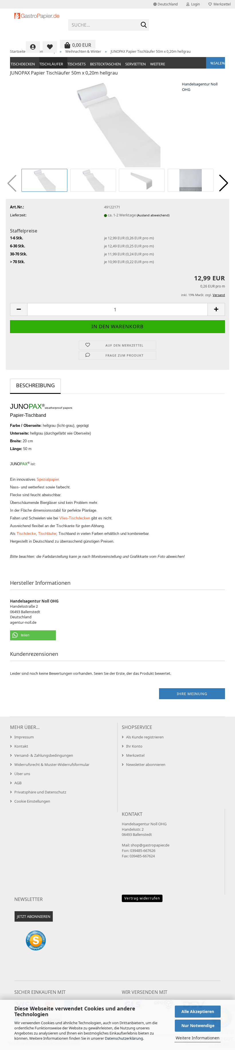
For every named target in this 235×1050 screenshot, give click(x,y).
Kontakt (21, 746)
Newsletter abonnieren (145, 764)
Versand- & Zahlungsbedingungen (43, 755)
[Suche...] (143, 25)
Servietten (135, 64)
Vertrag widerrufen (142, 898)
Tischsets (76, 64)
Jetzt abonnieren (33, 916)
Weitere (157, 64)
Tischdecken (23, 64)
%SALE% (217, 63)
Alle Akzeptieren (197, 1011)
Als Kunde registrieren (145, 737)
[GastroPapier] (37, 23)
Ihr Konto (134, 746)
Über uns (22, 773)
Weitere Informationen (198, 1038)
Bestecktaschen (105, 64)
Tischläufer (51, 64)
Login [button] (194, 4)
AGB (17, 782)
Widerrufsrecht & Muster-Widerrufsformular (51, 764)
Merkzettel (221, 4)
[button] (165, 4)
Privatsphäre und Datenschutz (40, 792)
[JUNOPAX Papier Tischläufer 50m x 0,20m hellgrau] (117, 123)
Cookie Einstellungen (32, 801)
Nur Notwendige (197, 1025)
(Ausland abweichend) (153, 215)
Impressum (24, 737)
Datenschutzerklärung (124, 1038)
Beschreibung (35, 385)
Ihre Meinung (192, 693)
